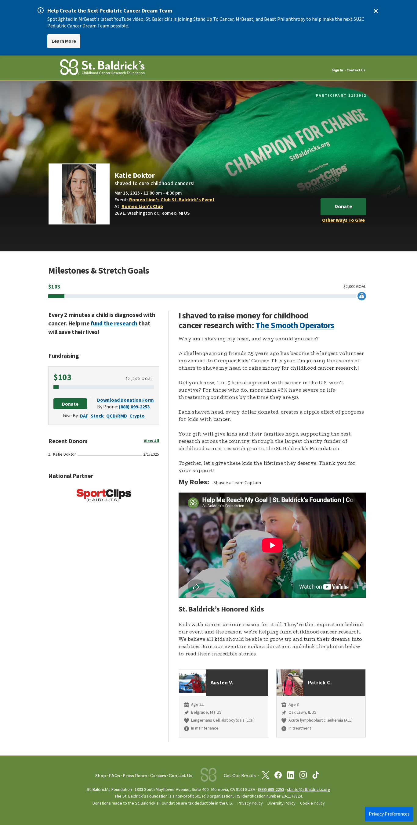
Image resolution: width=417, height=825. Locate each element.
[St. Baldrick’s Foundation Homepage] (102, 68)
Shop (100, 775)
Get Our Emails (240, 775)
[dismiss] (375, 11)
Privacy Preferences (389, 814)
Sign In (337, 70)
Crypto (137, 416)
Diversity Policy (281, 803)
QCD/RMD (116, 416)
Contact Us (355, 70)
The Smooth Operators (295, 325)
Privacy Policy (250, 803)
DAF (84, 416)
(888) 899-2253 (134, 407)
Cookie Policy (312, 803)
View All (151, 441)
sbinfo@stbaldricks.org (308, 789)
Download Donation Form (125, 400)
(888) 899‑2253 (271, 789)
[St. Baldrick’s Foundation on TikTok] (315, 776)
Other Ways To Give (343, 220)
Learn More (64, 41)
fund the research (114, 323)
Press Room (135, 775)
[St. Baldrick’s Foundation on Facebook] (278, 776)
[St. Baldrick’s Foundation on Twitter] (265, 776)
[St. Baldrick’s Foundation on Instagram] (303, 776)
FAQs (114, 775)
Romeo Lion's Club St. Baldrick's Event (172, 199)
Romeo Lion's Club (142, 206)
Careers (158, 775)
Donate (343, 206)
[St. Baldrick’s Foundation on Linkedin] (290, 776)
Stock (97, 416)
